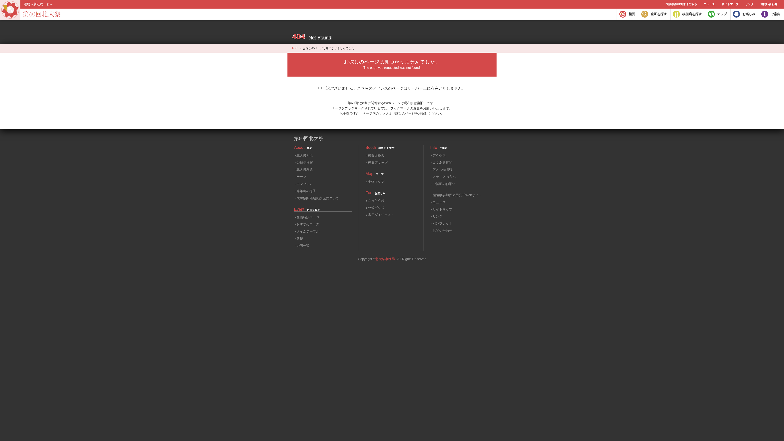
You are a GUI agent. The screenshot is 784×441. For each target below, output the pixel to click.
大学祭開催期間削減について (317, 198)
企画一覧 (303, 245)
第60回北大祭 (308, 138)
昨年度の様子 (306, 191)
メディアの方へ (444, 176)
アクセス (439, 155)
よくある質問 (442, 162)
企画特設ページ (307, 217)
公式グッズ (376, 207)
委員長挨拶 (304, 162)
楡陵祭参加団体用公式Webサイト (457, 195)
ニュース (439, 202)
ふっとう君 (376, 200)
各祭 (299, 238)
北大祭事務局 (385, 259)
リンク (437, 216)
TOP (294, 48)
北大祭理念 (304, 169)
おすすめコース (307, 224)
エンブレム (304, 184)
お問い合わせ (442, 230)
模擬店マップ (378, 162)
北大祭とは (304, 155)
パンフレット (442, 223)
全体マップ (376, 181)
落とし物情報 (442, 169)
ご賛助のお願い (444, 184)
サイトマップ (442, 209)
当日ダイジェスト (381, 215)
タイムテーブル (307, 231)
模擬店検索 (376, 155)
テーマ (301, 176)
